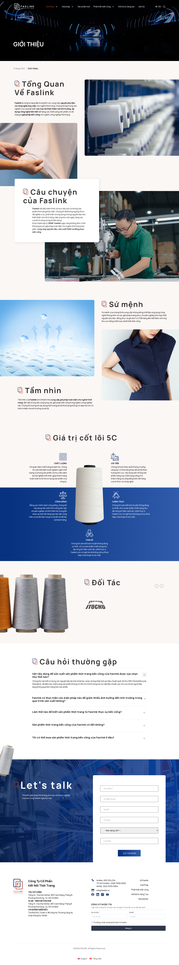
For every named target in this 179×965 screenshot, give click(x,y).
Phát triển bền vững (102, 6)
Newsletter (143, 899)
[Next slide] (162, 586)
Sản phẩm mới (84, 6)
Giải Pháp (144, 885)
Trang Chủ (19, 68)
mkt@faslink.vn (103, 890)
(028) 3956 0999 (118, 883)
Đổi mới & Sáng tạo (126, 6)
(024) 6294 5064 (110, 886)
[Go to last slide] (157, 586)
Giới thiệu (50, 6)
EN (160, 6)
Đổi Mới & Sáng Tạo (139, 894)
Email (131, 912)
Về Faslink (144, 880)
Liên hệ (141, 6)
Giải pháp (66, 6)
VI (156, 6)
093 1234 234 (109, 880)
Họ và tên (95, 912)
